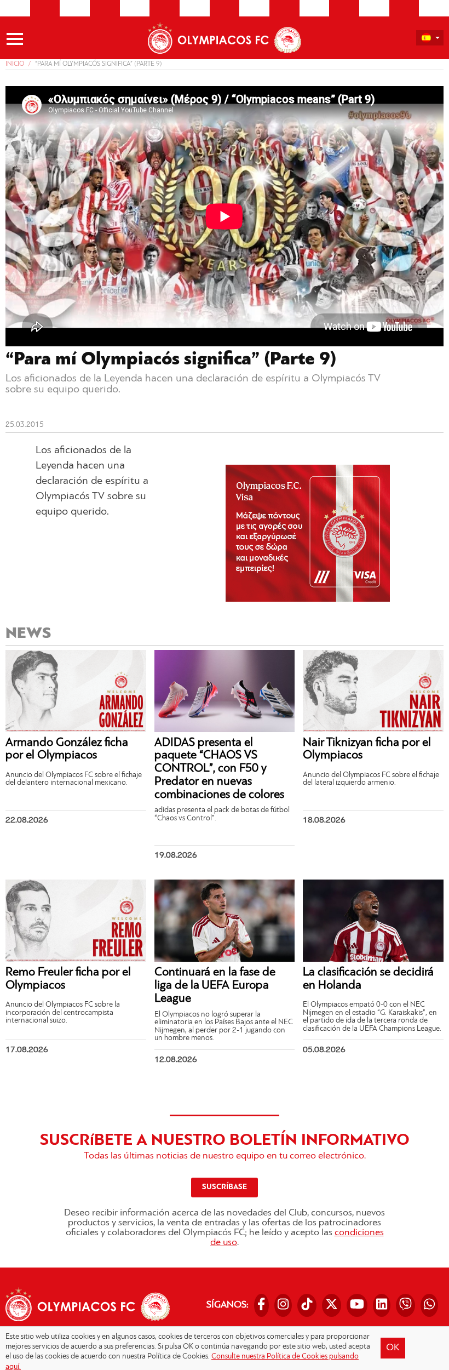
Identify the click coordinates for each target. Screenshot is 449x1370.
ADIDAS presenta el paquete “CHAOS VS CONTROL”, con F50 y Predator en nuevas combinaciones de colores (219, 769)
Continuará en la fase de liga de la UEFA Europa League (214, 985)
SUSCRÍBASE (224, 1187)
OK (393, 1348)
